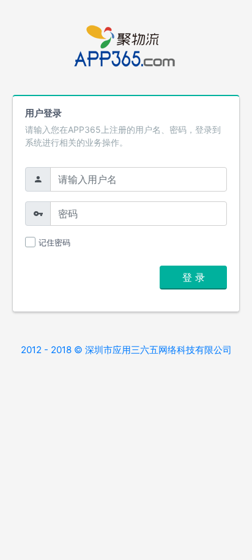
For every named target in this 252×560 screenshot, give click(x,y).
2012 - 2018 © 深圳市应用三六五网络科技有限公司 (126, 350)
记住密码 (54, 242)
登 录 (193, 277)
